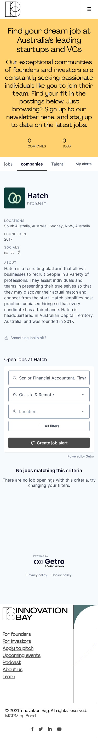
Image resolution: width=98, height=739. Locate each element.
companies (32, 164)
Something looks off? (28, 337)
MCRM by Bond (20, 716)
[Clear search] (83, 378)
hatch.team (37, 203)
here (47, 117)
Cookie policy (61, 575)
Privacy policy (36, 575)
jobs (8, 164)
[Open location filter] (83, 411)
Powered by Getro (80, 456)
